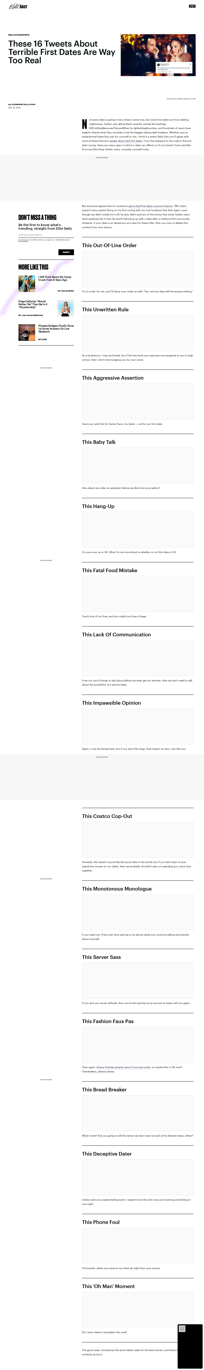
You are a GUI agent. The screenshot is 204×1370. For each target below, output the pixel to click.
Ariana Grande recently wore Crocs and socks (123, 1067)
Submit (66, 252)
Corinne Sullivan (23, 104)
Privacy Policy (23, 241)
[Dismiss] (199, 1326)
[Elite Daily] (18, 6)
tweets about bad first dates (126, 140)
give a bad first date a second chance (150, 205)
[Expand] (180, 1326)
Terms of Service (61, 240)
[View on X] (137, 269)
